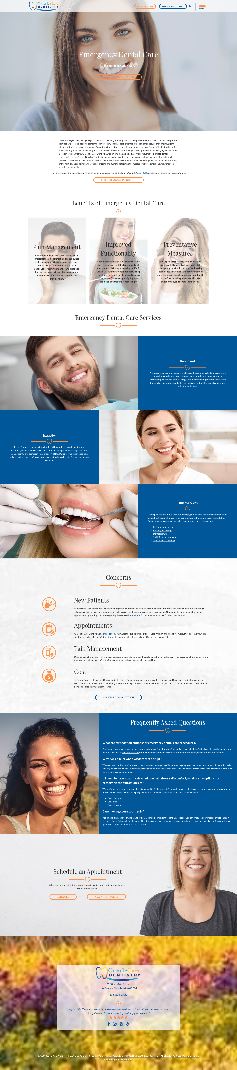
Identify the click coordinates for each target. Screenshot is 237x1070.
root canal (156, 372)
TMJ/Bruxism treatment (165, 537)
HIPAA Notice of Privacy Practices (142, 1056)
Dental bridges (114, 798)
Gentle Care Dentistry (45, 6)
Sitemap (93, 1056)
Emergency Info (145, 6)
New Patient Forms (106, 896)
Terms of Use (105, 1056)
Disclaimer (118, 1056)
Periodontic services (163, 527)
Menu (202, 8)
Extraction (19, 447)
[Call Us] (190, 6)
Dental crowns (160, 533)
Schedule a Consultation (118, 77)
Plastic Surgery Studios (187, 1056)
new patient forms (138, 615)
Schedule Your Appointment (118, 180)
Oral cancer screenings (164, 540)
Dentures (112, 801)
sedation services (130, 752)
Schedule (63, 896)
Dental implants (115, 805)
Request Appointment (173, 6)
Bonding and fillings (162, 530)
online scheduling (111, 633)
